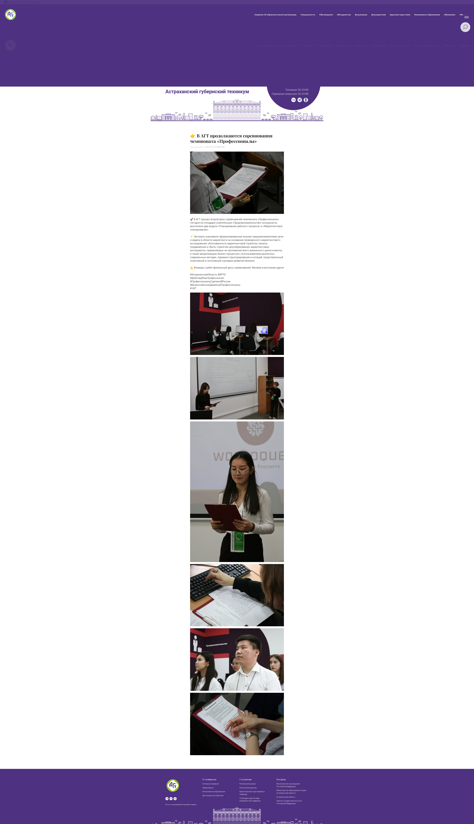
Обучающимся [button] (326, 14)
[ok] (175, 798)
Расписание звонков (248, 788)
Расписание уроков (247, 784)
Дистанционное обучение (212, 795)
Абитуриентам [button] (344, 14)
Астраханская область (285, 797)
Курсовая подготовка (400, 14)
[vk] (171, 798)
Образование (207, 788)
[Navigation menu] (466, 17)
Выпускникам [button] (361, 14)
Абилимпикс (449, 14)
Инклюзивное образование (427, 14)
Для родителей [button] (378, 14)
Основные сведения (210, 784)
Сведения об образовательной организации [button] (275, 14)
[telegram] (166, 798)
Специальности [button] (308, 14)
